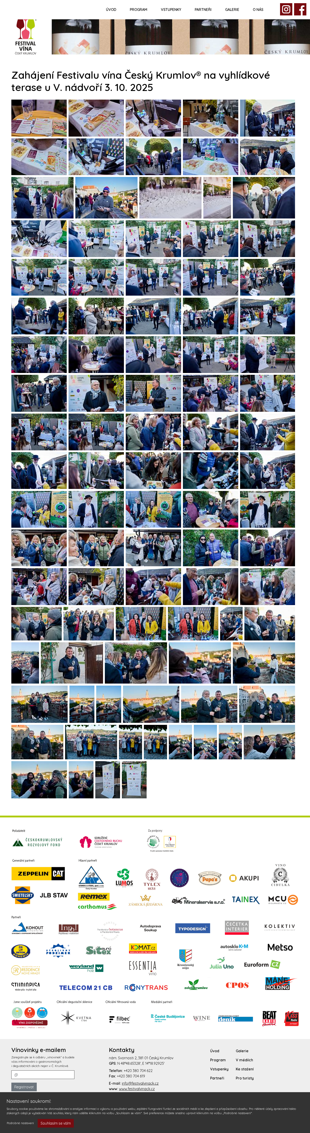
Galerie (232, 9)
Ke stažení (245, 1069)
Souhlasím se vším (56, 1123)
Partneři (203, 9)
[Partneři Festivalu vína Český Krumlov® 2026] (155, 928)
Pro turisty (245, 1078)
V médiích (244, 1060)
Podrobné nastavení (20, 1123)
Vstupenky (171, 9)
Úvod (111, 9)
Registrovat (24, 1087)
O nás (258, 9)
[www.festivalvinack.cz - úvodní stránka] (26, 36)
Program (138, 9)
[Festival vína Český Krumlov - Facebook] (286, 9)
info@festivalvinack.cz (140, 1083)
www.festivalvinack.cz (137, 1088)
